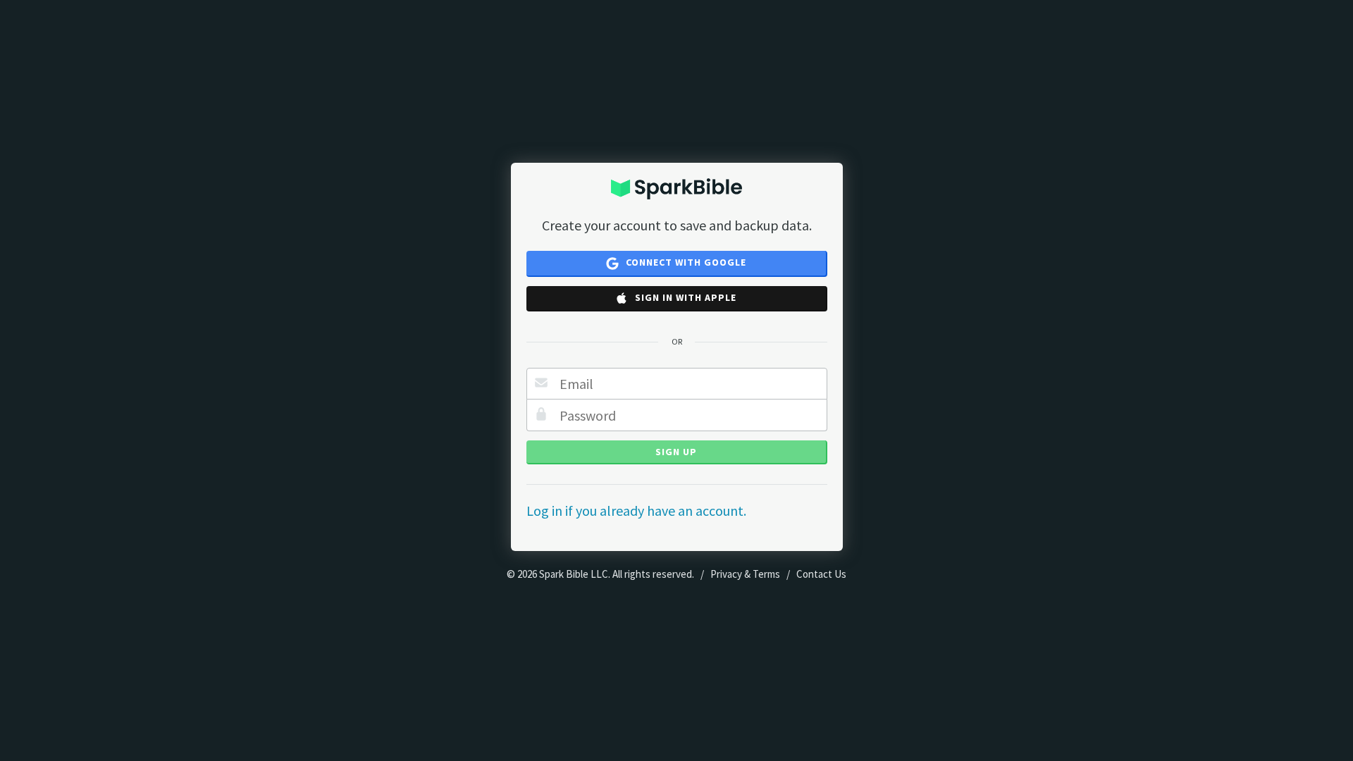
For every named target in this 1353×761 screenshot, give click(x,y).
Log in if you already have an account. (636, 510)
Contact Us (821, 574)
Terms (766, 574)
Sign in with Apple (684, 297)
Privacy (726, 574)
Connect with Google (684, 262)
